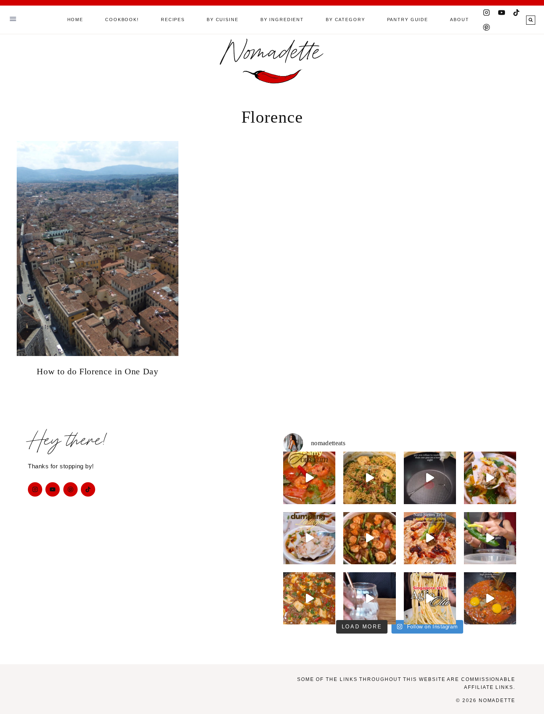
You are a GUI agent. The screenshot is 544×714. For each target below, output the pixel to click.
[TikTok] (516, 12)
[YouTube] (501, 12)
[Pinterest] (486, 27)
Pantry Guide (407, 19)
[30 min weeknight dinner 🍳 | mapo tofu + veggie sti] (309, 598)
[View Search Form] (530, 20)
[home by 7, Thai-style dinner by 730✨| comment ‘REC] (369, 538)
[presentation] (97, 248)
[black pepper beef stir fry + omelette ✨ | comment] (430, 478)
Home (75, 19)
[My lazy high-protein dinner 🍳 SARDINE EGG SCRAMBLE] (490, 598)
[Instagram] (486, 12)
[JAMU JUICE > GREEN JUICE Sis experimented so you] (369, 598)
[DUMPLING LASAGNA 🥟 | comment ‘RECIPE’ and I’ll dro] (309, 538)
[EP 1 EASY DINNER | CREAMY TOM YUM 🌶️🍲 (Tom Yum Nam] (309, 478)
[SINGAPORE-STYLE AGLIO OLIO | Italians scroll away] (430, 598)
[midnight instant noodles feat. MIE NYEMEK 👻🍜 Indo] (369, 478)
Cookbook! (122, 19)
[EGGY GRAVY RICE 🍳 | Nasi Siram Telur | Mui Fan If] (430, 538)
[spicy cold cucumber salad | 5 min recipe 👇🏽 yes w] (490, 538)
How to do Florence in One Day (97, 371)
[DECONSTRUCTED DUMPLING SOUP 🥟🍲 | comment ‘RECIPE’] (490, 478)
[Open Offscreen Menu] (13, 20)
